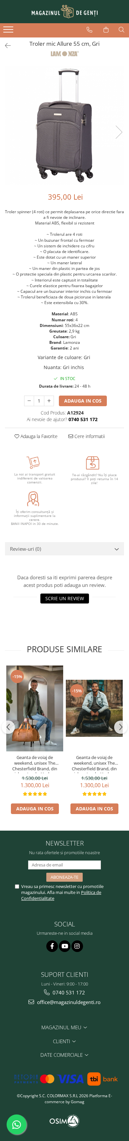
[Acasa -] (64, 11)
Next (118, 132)
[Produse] (9, 31)
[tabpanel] (64, 125)
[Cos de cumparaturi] (106, 29)
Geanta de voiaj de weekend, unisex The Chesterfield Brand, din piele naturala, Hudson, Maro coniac (35, 764)
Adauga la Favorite (38, 436)
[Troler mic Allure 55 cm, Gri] (64, 125)
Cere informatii (89, 436)
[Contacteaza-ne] (89, 29)
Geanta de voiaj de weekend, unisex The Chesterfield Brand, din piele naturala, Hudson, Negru (94, 764)
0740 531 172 (68, 992)
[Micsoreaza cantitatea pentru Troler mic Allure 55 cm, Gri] (29, 401)
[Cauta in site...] (121, 29)
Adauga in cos (83, 401)
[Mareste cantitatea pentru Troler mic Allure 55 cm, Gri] (49, 401)
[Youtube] (64, 946)
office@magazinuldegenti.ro (68, 1002)
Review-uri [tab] (25, 548)
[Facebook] (52, 946)
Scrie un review (64, 598)
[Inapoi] (5, 45)
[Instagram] (77, 946)
